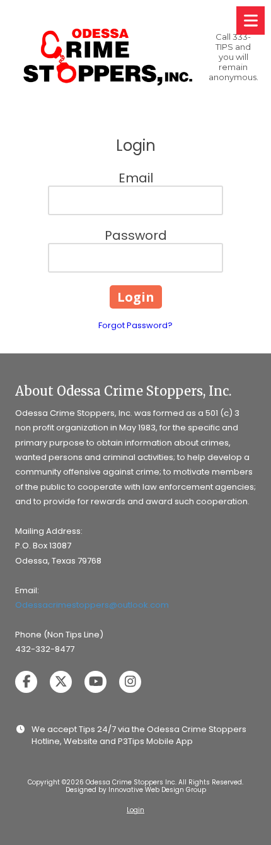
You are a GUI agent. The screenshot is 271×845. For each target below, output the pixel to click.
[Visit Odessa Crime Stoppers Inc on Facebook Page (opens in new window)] (26, 682)
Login (135, 810)
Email (135, 178)
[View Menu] (250, 20)
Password (136, 235)
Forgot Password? (135, 325)
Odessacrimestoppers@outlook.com (92, 605)
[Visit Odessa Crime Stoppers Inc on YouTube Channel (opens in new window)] (95, 682)
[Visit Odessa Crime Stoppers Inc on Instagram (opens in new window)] (130, 682)
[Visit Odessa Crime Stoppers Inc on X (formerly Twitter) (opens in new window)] (61, 682)
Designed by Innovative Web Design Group (136, 790)
